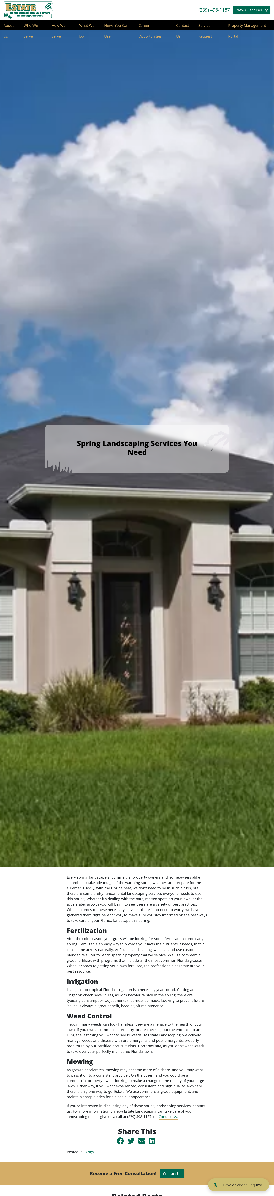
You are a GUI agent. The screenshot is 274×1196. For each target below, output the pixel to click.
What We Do (86, 27)
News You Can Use (116, 27)
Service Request (205, 27)
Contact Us (182, 27)
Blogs (89, 1151)
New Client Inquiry (252, 10)
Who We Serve (31, 27)
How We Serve (59, 27)
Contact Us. (168, 1116)
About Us (9, 27)
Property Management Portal (247, 27)
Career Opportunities (150, 27)
